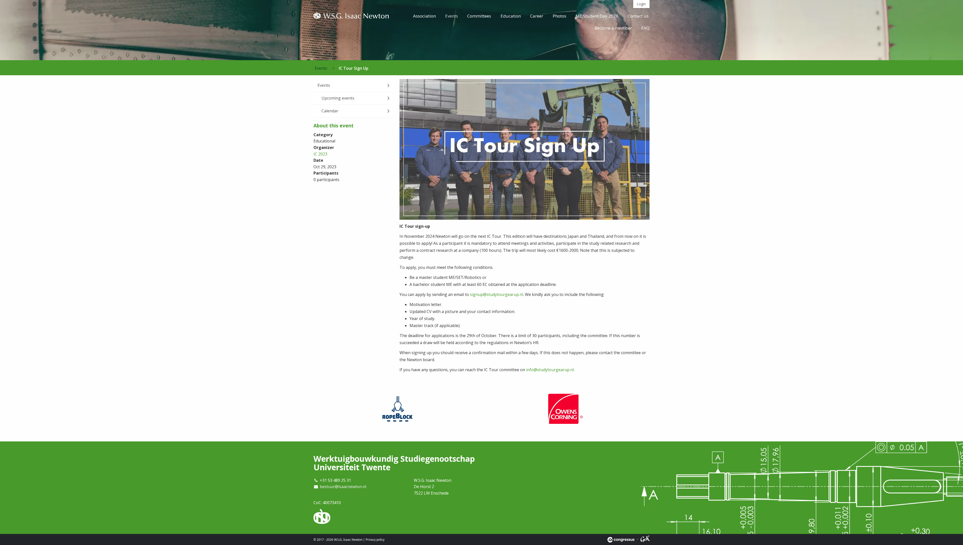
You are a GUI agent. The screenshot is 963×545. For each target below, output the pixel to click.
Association (424, 16)
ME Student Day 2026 (597, 16)
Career (536, 16)
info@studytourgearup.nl (550, 369)
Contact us (638, 16)
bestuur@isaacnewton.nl (343, 486)
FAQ (645, 28)
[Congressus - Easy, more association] (620, 539)
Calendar (330, 111)
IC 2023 (320, 154)
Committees (479, 16)
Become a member (613, 28)
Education (511, 16)
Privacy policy (375, 539)
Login (641, 4)
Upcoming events (338, 98)
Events (451, 16)
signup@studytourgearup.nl (496, 294)
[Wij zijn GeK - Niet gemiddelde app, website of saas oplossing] (645, 539)
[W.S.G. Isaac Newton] (351, 16)
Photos (559, 16)
